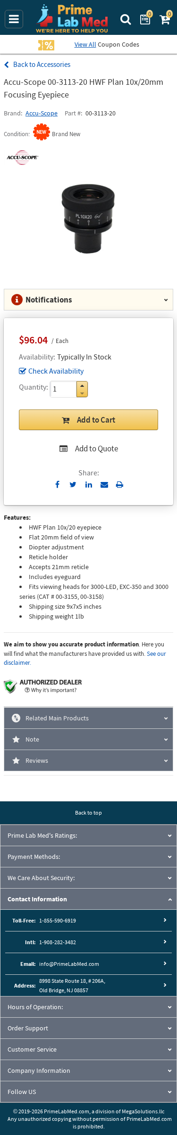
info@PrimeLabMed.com (69, 963)
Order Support (28, 1028)
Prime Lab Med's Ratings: (42, 835)
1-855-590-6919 (57, 920)
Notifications (48, 299)
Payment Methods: (34, 856)
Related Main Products (57, 718)
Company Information (39, 1070)
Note (32, 739)
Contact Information (37, 899)
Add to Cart (96, 420)
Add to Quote (96, 448)
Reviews (36, 760)
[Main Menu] (14, 19)
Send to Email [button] (104, 485)
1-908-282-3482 (57, 942)
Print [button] (119, 484)
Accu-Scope (41, 113)
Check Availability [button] (56, 371)
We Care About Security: (41, 878)
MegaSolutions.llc (143, 1111)
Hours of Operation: (35, 1007)
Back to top (88, 812)
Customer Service (32, 1049)
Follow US (22, 1091)
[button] (82, 386)
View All (85, 44)
